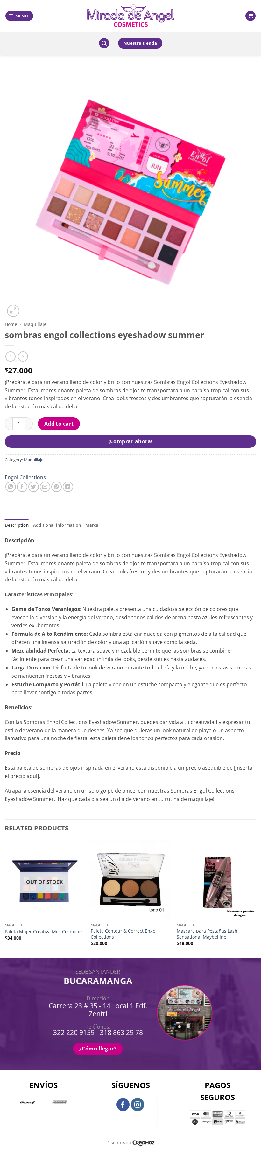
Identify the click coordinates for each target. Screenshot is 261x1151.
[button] (19, 16)
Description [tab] (17, 525)
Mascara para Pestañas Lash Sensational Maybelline (207, 934)
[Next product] (10, 356)
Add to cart (59, 423)
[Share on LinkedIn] (68, 487)
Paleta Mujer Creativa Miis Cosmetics (44, 931)
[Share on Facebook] (22, 487)
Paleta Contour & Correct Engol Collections (124, 934)
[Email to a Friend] (45, 487)
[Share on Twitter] (33, 487)
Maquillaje (35, 324)
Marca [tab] (91, 525)
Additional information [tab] (57, 525)
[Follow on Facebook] (123, 1104)
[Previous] (5, 898)
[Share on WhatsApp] (10, 487)
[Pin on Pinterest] (56, 487)
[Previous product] (23, 356)
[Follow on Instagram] (137, 1104)
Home (11, 324)
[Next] (256, 898)
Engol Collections (25, 477)
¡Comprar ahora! (131, 441)
